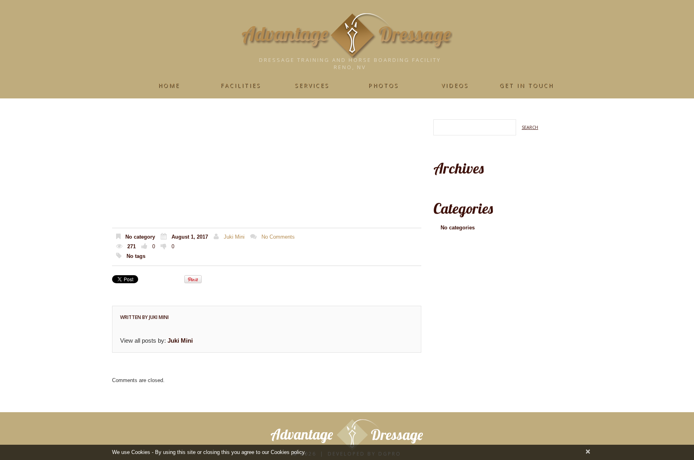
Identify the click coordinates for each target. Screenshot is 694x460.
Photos (383, 85)
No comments (278, 237)
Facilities (240, 85)
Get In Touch (527, 85)
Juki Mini (234, 237)
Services (312, 85)
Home (169, 85)
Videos (455, 85)
